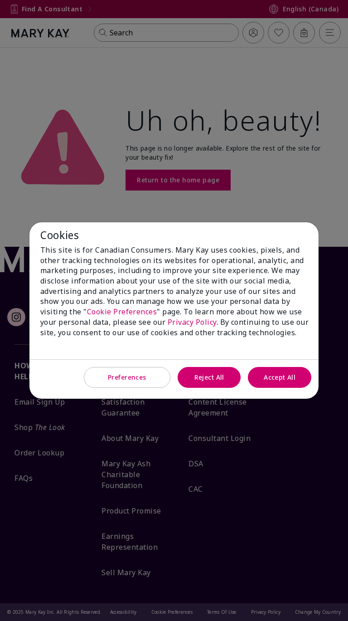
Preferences (127, 377)
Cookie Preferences (122, 312)
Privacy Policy (192, 322)
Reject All (209, 377)
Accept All (279, 377)
